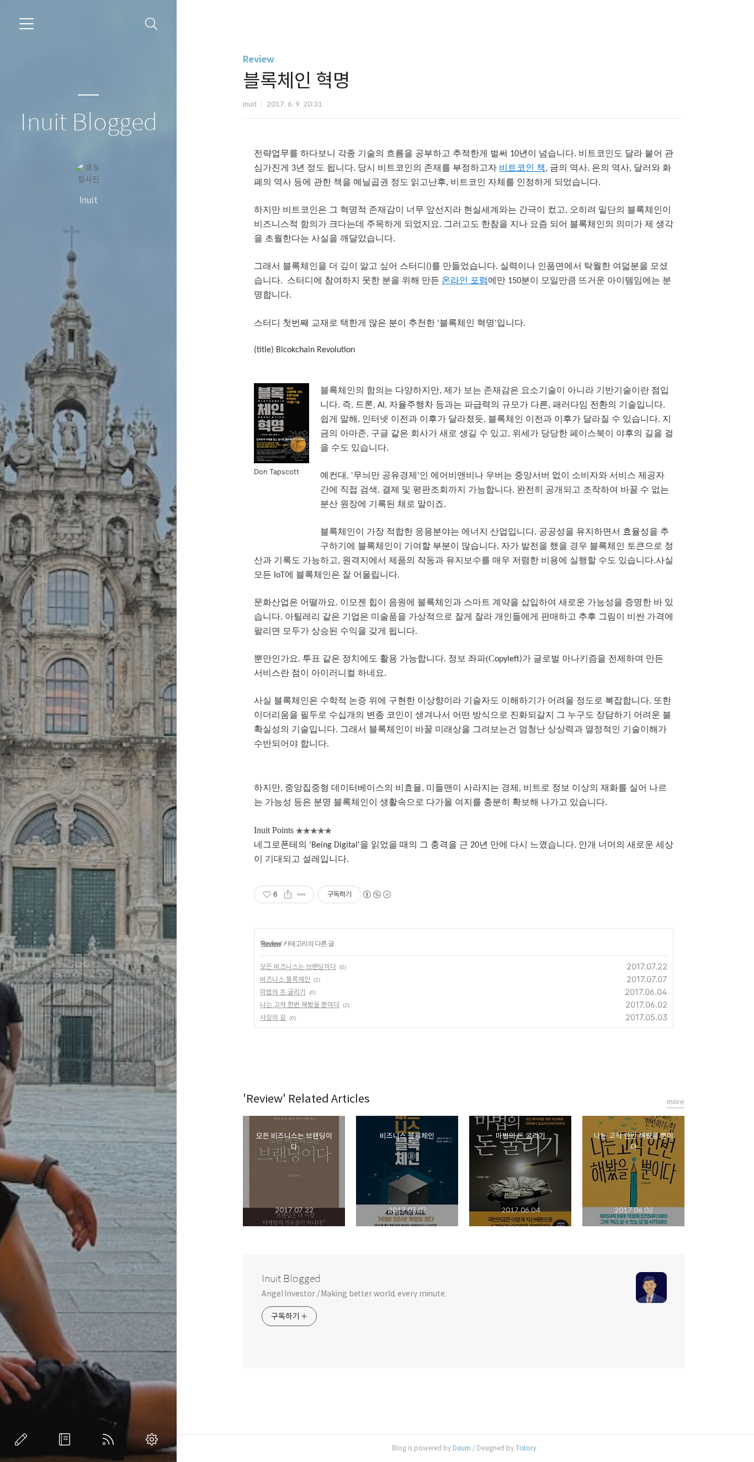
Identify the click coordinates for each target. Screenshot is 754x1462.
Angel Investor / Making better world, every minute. (354, 1294)
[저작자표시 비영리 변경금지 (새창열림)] (376, 894)
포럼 (479, 280)
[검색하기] (151, 24)
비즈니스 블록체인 (285, 979)
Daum (462, 1448)
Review (258, 59)
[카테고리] (26, 24)
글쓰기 (23, 1439)
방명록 (67, 1439)
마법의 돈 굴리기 (283, 992)
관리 (154, 1439)
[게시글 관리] (302, 894)
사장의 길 (273, 1017)
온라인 (455, 280)
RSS (110, 1439)
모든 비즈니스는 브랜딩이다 (298, 966)
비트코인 (516, 167)
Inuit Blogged (88, 122)
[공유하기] (288, 894)
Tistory (526, 1448)
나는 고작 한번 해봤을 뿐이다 (299, 1004)
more (675, 1101)
